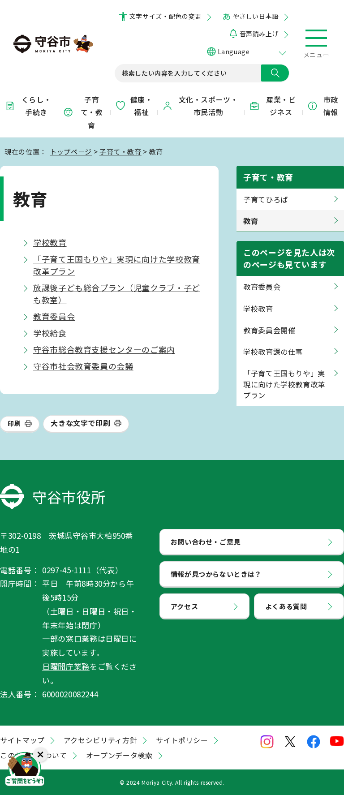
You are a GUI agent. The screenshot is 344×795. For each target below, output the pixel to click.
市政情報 (330, 106)
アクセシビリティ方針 (100, 740)
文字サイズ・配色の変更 (165, 16)
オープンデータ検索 (119, 755)
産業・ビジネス (281, 106)
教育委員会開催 (269, 330)
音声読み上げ (259, 33)
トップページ (71, 151)
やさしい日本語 (256, 16)
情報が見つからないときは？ (216, 574)
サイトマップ (22, 740)
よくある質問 (286, 606)
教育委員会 (54, 316)
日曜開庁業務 (66, 666)
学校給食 (50, 333)
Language (233, 51)
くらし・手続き (37, 106)
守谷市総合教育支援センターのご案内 (104, 349)
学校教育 (50, 242)
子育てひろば (265, 199)
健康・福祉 (141, 106)
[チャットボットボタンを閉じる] (40, 755)
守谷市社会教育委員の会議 (83, 366)
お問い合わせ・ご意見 (206, 541)
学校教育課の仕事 (273, 351)
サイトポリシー (182, 740)
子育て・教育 (92, 112)
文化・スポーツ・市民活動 (208, 106)
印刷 (14, 423)
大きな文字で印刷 (80, 422)
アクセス (184, 606)
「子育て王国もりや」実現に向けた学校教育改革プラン (284, 384)
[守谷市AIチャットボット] (24, 770)
